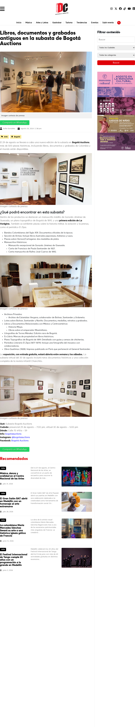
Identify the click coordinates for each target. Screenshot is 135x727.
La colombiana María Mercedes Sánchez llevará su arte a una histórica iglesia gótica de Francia (13, 530)
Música (28, 23)
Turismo (69, 23)
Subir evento (108, 23)
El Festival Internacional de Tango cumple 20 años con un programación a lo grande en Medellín (13, 559)
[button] (2, 8)
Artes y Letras (42, 23)
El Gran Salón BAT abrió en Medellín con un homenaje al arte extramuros (13, 502)
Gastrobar (56, 23)
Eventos (94, 23)
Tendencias (82, 23)
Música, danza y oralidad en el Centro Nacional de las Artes (12, 476)
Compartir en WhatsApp (15, 123)
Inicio (18, 23)
